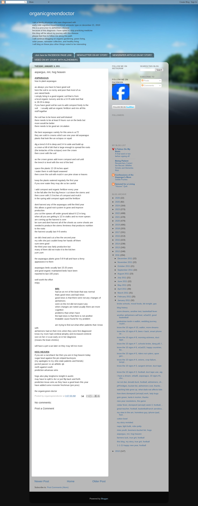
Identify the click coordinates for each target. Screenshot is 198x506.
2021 (117, 217)
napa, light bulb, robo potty (129, 426)
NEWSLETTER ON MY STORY (92, 55)
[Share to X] (93, 396)
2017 (117, 232)
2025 (117, 202)
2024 (117, 206)
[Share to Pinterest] (98, 396)
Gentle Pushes (121, 179)
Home (71, 481)
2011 (117, 255)
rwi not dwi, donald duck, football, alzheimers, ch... (140, 382)
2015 (117, 240)
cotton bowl (122, 419)
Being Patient (121, 161)
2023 (117, 209)
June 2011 (123, 281)
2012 (117, 251)
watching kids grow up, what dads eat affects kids (139, 390)
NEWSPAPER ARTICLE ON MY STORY (132, 55)
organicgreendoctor (51, 13)
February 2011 (125, 297)
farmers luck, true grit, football (130, 438)
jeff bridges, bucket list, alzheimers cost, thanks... (139, 386)
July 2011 (122, 278)
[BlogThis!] (90, 396)
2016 (117, 236)
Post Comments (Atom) (58, 487)
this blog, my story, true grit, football (133, 442)
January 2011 (124, 300)
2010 (117, 451)
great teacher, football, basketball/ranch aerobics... (140, 409)
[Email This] (87, 396)
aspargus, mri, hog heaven (129, 434)
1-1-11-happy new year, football (131, 445)
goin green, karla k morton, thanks (132, 397)
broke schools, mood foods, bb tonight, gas (137, 304)
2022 (117, 213)
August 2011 (124, 274)
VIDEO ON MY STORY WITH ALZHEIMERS (56, 60)
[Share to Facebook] (95, 396)
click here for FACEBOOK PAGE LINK (53, 55)
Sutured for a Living (125, 184)
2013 (117, 247)
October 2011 (124, 266)
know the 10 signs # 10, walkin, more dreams (137, 327)
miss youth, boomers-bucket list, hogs (134, 430)
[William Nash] (120, 99)
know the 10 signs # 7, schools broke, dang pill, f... (140, 344)
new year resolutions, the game (131, 401)
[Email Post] (82, 396)
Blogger (104, 499)
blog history (122, 308)
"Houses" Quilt (121, 186)
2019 (117, 225)
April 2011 (122, 289)
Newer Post (41, 481)
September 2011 (125, 270)
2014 (117, 244)
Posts (146, 81)
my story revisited (125, 422)
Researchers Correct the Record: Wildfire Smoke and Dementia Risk (124, 167)
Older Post (99, 481)
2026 (117, 198)
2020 (117, 221)
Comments (148, 85)
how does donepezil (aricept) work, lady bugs (137, 393)
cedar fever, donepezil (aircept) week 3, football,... (140, 405)
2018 (117, 228)
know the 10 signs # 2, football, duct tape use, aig (139, 372)
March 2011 (123, 293)
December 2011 (125, 258)
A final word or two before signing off (122, 155)
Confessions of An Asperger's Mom (124, 176)
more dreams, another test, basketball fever (137, 311)
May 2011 (122, 285)
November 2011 (125, 262)
